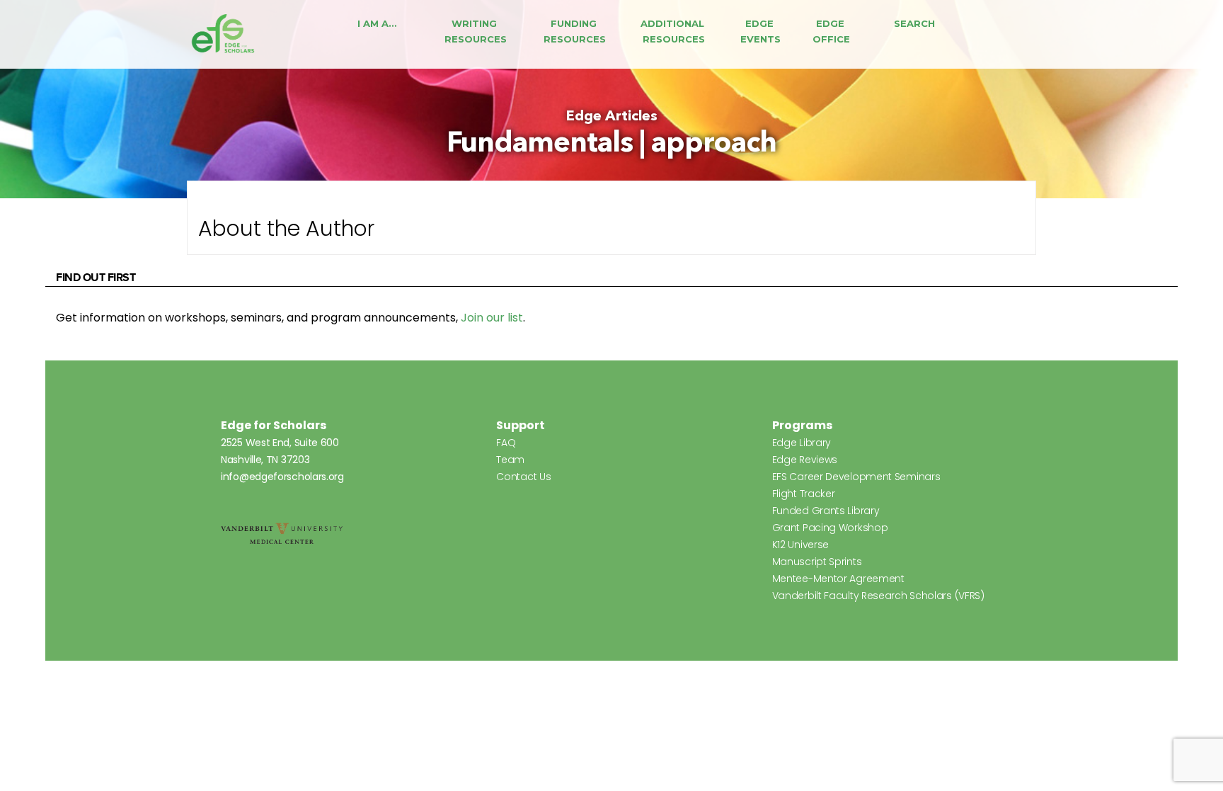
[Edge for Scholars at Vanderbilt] (223, 34)
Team (510, 460)
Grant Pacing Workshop (830, 527)
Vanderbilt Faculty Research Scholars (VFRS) (878, 595)
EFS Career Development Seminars (856, 477)
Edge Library (801, 443)
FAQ (505, 443)
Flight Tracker (803, 493)
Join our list (492, 317)
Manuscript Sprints (817, 561)
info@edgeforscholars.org (282, 477)
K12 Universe (800, 544)
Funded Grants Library (826, 510)
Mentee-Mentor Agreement (838, 578)
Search (914, 23)
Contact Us (523, 477)
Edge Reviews (804, 460)
